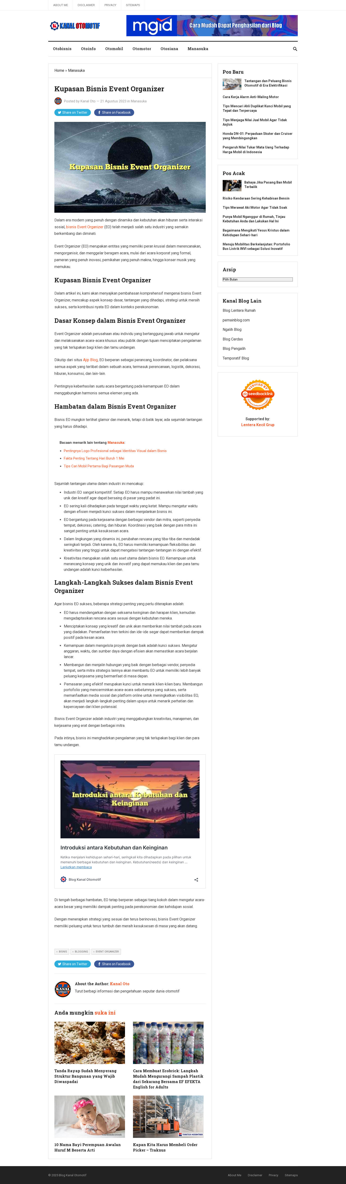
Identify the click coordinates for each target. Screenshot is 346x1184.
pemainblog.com (236, 320)
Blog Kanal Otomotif (72, 1175)
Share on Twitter (74, 112)
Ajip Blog (90, 360)
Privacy (110, 5)
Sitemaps (133, 5)
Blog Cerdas (233, 339)
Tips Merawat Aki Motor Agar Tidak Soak (255, 207)
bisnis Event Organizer (84, 227)
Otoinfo (88, 48)
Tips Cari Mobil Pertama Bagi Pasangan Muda (99, 466)
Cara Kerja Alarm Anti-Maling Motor (251, 97)
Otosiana (169, 48)
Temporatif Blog (236, 358)
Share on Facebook (116, 112)
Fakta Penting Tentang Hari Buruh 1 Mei (94, 458)
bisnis (63, 951)
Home (59, 70)
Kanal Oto (88, 101)
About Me (60, 5)
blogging (81, 951)
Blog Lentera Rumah (239, 310)
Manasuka (198, 48)
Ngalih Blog (232, 329)
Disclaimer (86, 5)
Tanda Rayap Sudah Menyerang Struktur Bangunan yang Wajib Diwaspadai (85, 1076)
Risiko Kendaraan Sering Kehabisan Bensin (256, 198)
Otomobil (114, 48)
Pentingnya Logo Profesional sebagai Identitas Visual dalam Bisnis (115, 451)
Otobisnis (62, 48)
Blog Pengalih (234, 348)
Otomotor (142, 48)
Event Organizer (107, 951)
